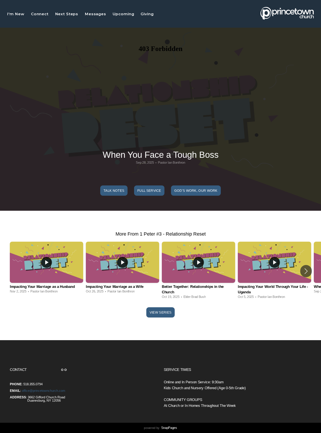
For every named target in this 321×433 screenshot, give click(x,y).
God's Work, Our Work (195, 190)
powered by (160, 428)
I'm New (16, 14)
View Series (160, 312)
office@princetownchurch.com (43, 390)
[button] (306, 271)
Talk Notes (114, 190)
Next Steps (67, 14)
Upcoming (124, 14)
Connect (40, 14)
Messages (96, 14)
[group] (46, 268)
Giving (148, 14)
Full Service (149, 190)
